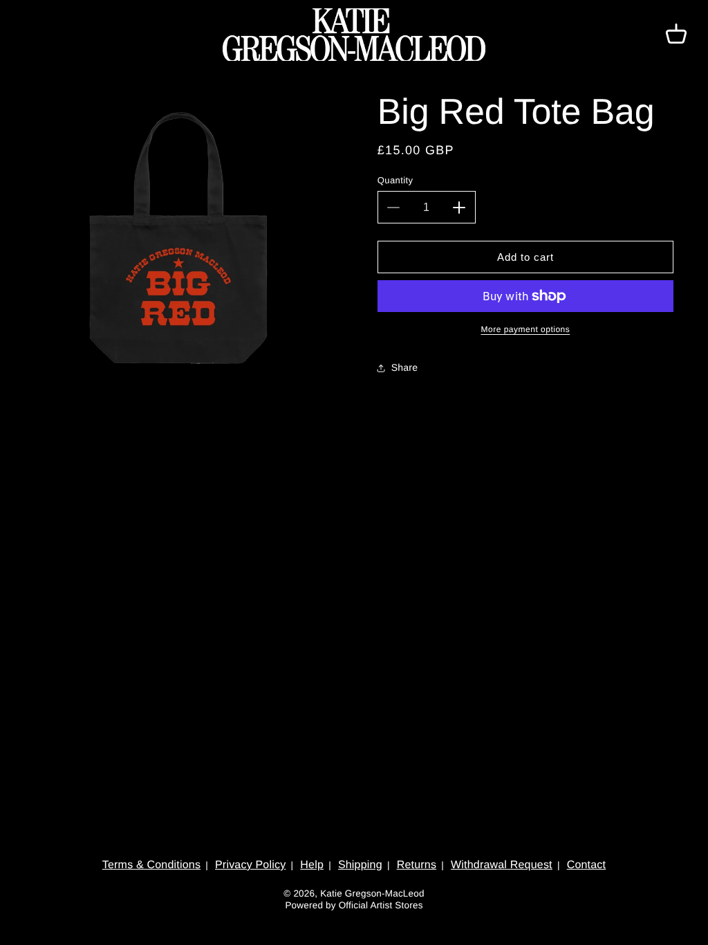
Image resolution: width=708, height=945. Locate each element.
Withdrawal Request (501, 865)
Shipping (360, 865)
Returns (416, 865)
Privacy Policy (250, 865)
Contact (586, 865)
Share (404, 367)
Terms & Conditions (151, 865)
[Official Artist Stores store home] (354, 34)
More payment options (525, 329)
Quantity (395, 180)
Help (312, 865)
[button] (676, 35)
